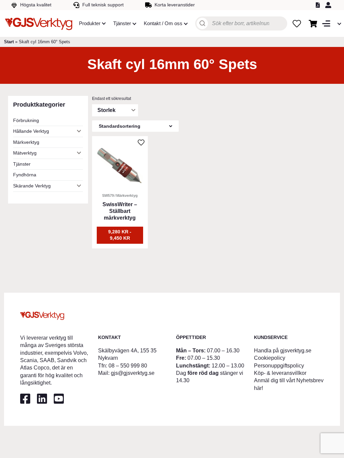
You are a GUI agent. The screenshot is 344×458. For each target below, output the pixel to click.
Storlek (106, 110)
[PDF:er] (318, 5)
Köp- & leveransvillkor (280, 373)
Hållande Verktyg (31, 131)
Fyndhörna (24, 174)
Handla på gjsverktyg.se (282, 350)
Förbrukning (26, 120)
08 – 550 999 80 (128, 365)
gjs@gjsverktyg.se (133, 373)
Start (9, 41)
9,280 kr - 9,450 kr (119, 235)
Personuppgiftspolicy (279, 365)
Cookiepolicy (269, 358)
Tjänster (22, 164)
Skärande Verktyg (32, 185)
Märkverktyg (26, 142)
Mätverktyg (25, 153)
